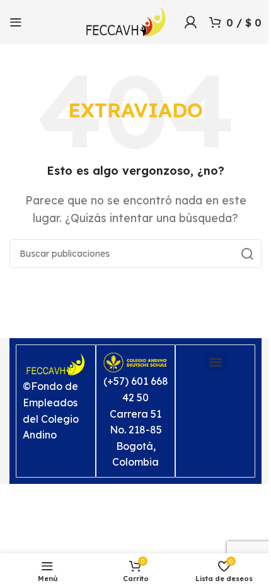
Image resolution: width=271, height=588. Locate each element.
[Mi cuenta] (190, 22)
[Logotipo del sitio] (126, 21)
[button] (215, 361)
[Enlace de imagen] (56, 364)
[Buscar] (247, 253)
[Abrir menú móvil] (15, 22)
